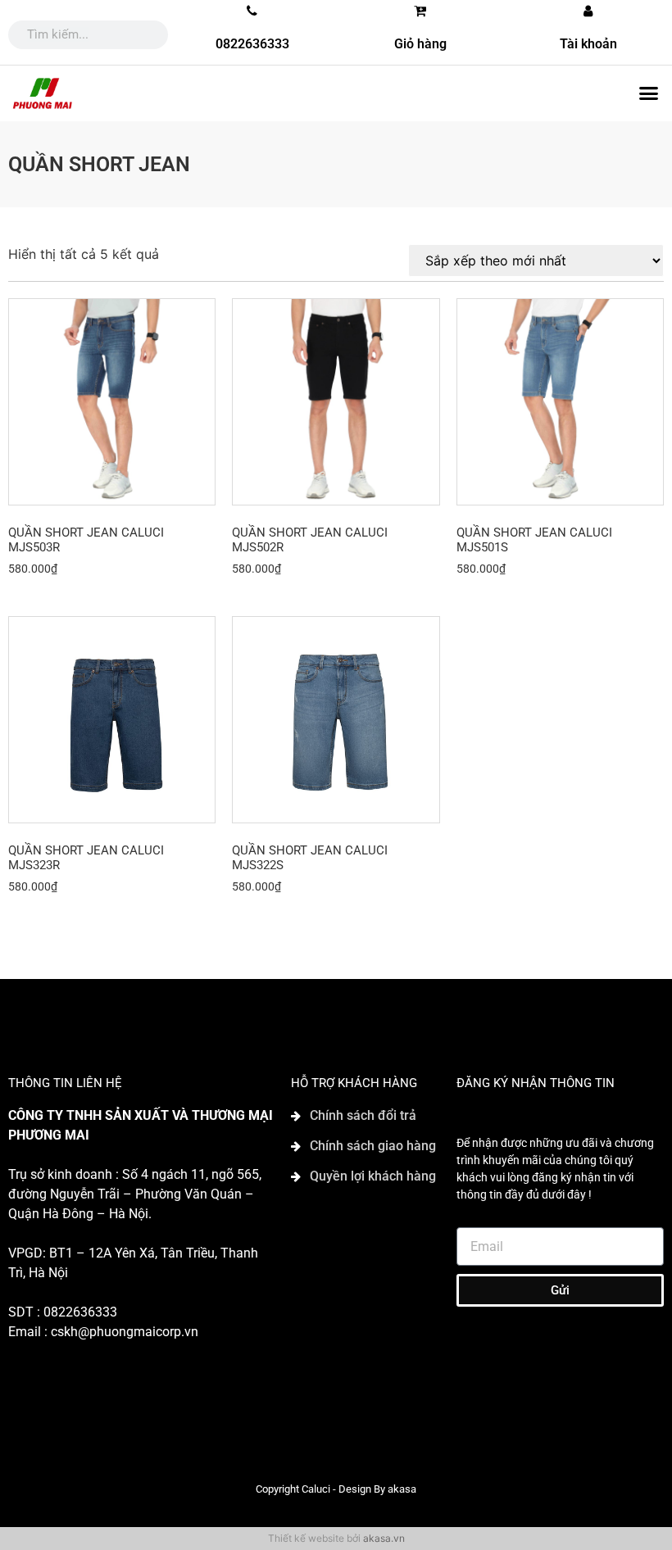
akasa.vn (384, 1538)
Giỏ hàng (420, 44)
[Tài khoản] (588, 10)
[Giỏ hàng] (420, 10)
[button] (648, 93)
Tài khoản (588, 44)
